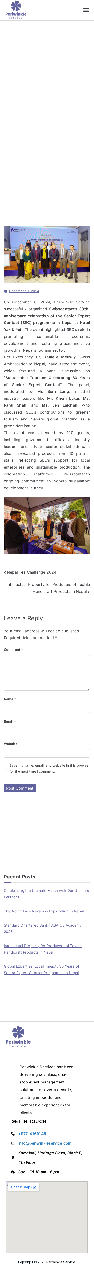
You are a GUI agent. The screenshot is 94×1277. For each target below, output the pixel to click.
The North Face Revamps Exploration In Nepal (44, 911)
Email (10, 721)
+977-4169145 (32, 1133)
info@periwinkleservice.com (44, 1143)
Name (10, 699)
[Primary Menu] (86, 10)
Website (10, 744)
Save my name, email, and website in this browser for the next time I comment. (49, 768)
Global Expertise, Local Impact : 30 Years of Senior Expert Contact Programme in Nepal (41, 969)
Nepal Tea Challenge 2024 (31, 572)
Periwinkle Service (60, 1262)
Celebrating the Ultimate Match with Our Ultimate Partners (46, 893)
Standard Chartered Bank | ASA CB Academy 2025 (42, 928)
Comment (13, 649)
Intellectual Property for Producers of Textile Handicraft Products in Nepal (43, 948)
